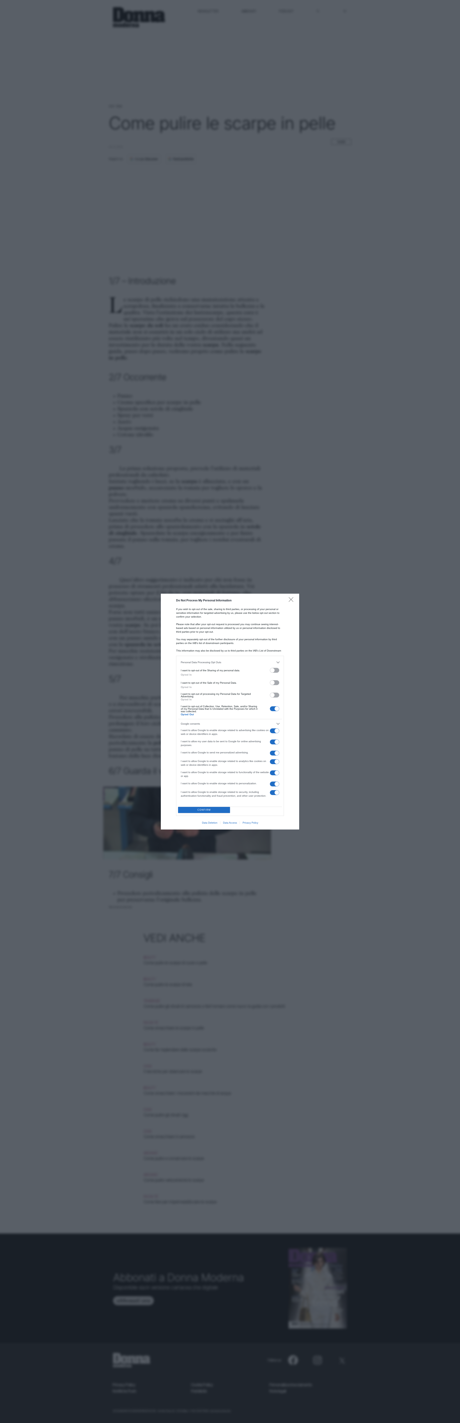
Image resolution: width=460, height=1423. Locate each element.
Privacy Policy (250, 822)
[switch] (274, 670)
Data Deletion (209, 822)
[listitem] (230, 662)
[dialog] (230, 712)
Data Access (230, 822)
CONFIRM (204, 809)
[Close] (292, 600)
